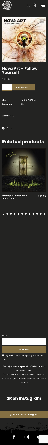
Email (5, 335)
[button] (42, 21)
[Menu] (42, 5)
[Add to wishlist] (13, 116)
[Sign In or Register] (28, 5)
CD (22, 104)
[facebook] (14, 437)
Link (5, 359)
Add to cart (23, 87)
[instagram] (26, 437)
